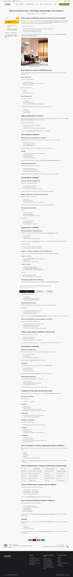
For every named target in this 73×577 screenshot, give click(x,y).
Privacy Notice (33, 287)
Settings (40, 291)
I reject (49, 291)
